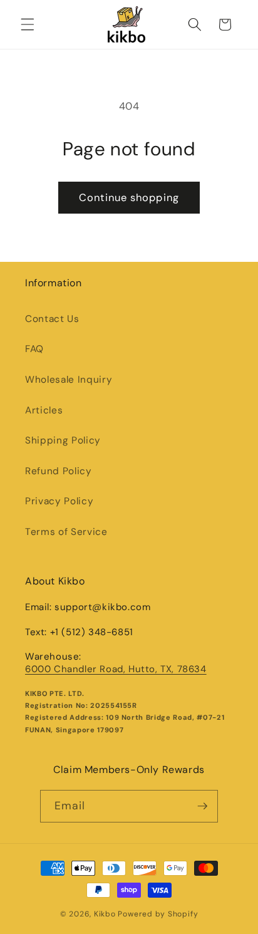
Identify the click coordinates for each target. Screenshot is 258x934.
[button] (28, 24)
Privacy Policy (59, 501)
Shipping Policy (63, 440)
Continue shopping (129, 197)
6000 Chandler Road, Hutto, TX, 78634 (116, 669)
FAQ (34, 349)
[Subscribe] (202, 806)
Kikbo (105, 914)
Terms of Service (66, 532)
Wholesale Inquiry (68, 379)
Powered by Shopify (158, 914)
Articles (44, 410)
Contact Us (52, 319)
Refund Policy (58, 471)
